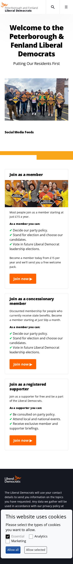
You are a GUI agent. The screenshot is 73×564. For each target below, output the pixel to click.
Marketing (18, 541)
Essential (17, 536)
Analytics (40, 536)
